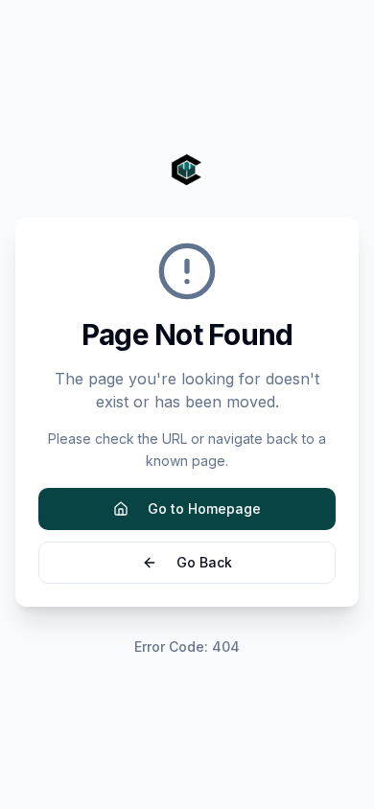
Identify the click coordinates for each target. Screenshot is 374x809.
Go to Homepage (204, 508)
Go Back (204, 562)
